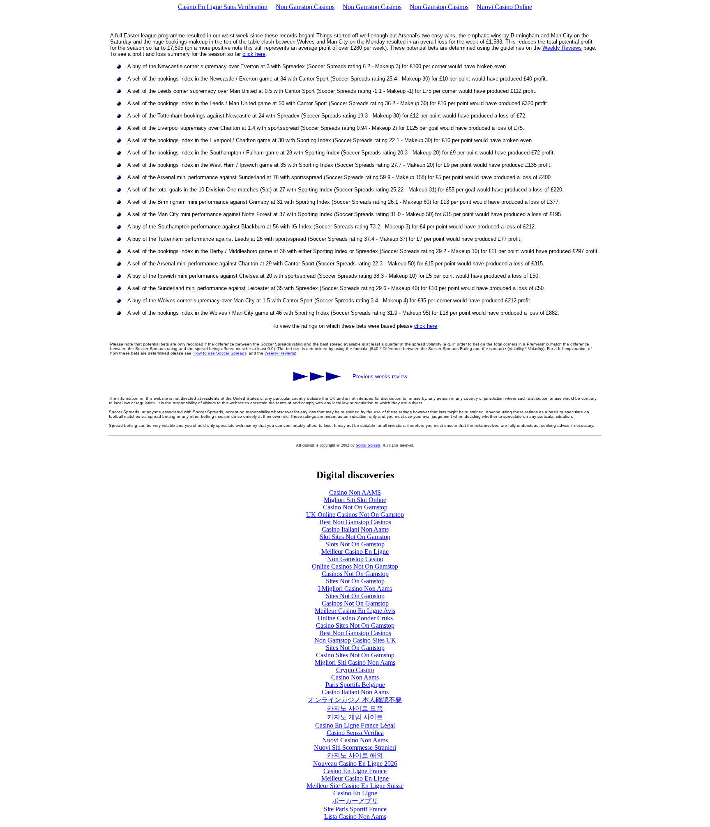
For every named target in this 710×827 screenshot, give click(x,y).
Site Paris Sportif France (355, 809)
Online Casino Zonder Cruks (355, 618)
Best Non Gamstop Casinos (355, 521)
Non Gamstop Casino (355, 558)
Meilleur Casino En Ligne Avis (355, 610)
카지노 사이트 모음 (355, 708)
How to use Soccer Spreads (220, 353)
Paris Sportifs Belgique (355, 684)
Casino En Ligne (355, 793)
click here (253, 54)
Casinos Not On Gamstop (355, 573)
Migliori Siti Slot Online (355, 499)
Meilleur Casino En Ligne (355, 551)
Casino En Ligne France (355, 770)
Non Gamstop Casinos (305, 6)
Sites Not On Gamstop (355, 581)
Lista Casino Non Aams (355, 816)
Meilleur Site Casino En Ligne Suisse (355, 785)
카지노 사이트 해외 (355, 755)
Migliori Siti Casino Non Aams (355, 662)
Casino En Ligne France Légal (355, 725)
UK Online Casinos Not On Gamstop (355, 514)
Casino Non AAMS (355, 492)
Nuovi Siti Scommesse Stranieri (355, 747)
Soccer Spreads (368, 445)
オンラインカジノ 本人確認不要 (355, 699)
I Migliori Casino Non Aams (355, 588)
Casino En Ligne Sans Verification (222, 6)
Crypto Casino (355, 669)
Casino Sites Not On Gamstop (355, 625)
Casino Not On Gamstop (355, 507)
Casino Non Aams (355, 677)
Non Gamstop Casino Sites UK (355, 640)
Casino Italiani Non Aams (355, 529)
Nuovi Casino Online (504, 6)
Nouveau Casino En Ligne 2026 (355, 763)
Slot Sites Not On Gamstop (355, 536)
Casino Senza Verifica (355, 732)
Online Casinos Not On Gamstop (355, 566)
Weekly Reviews (562, 48)
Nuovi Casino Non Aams (355, 740)
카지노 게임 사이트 (355, 717)
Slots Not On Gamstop (355, 544)
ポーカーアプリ (355, 800)
